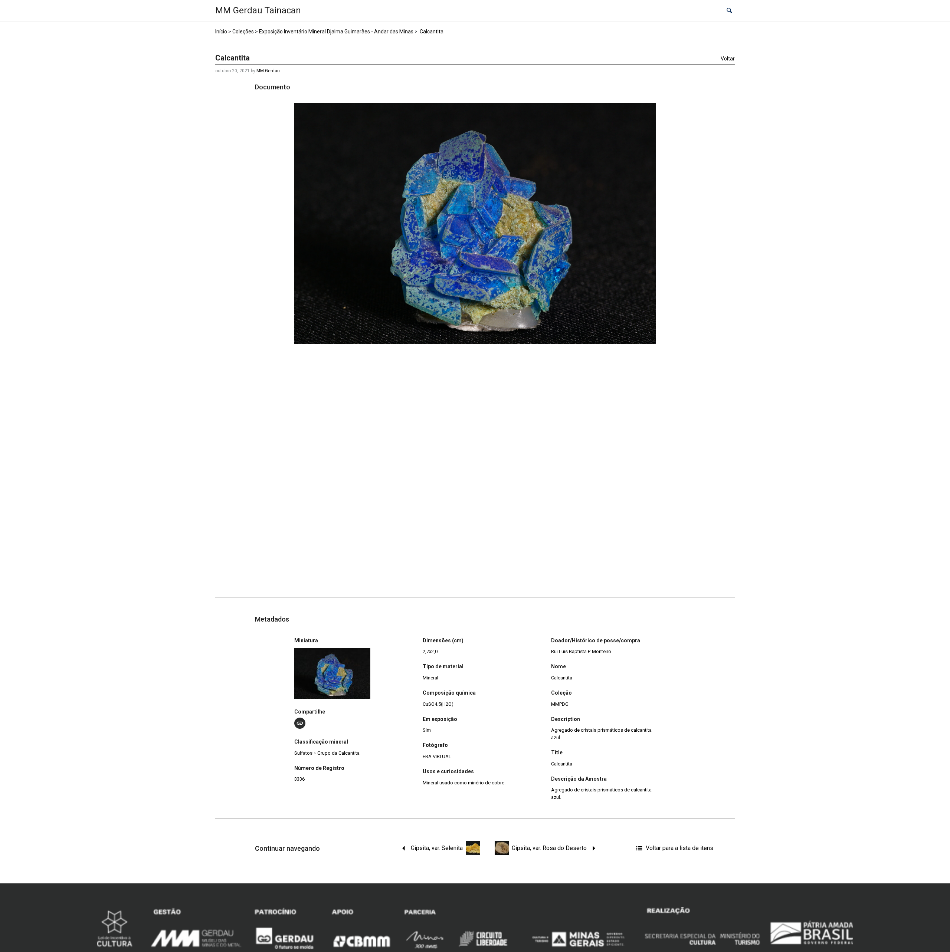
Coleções (243, 31)
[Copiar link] (299, 723)
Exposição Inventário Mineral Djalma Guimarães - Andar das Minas (336, 31)
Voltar (728, 59)
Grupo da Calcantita (338, 753)
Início (221, 31)
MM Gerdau (268, 70)
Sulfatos (303, 753)
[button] (729, 11)
